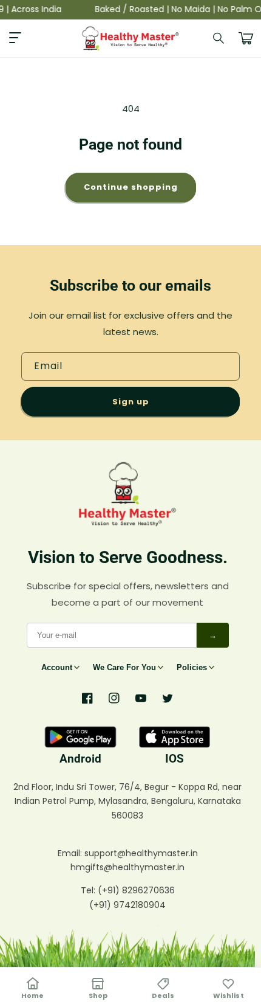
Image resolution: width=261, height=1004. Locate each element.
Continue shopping (131, 187)
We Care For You (124, 667)
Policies (192, 667)
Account (56, 667)
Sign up (130, 401)
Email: (71, 853)
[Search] (219, 38)
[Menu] (15, 38)
